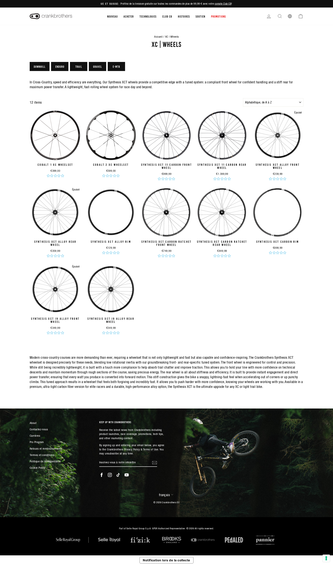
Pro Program (37, 442)
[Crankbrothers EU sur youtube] (126, 475)
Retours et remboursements (46, 448)
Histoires (184, 16)
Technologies (148, 16)
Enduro (59, 66)
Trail (78, 66)
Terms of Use (150, 449)
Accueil (158, 36)
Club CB (167, 16)
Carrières (35, 435)
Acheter (129, 16)
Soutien (200, 16)
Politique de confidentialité (45, 461)
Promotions (218, 16)
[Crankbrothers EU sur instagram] (110, 475)
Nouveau (112, 16)
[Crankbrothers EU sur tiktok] (118, 475)
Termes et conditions (42, 455)
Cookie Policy (37, 467)
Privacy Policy (132, 449)
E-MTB (116, 66)
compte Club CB (223, 3)
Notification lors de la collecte (166, 560)
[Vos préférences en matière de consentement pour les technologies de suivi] (326, 558)
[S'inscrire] (154, 462)
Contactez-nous (39, 429)
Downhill (39, 66)
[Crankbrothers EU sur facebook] (101, 475)
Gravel (97, 66)
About (33, 423)
